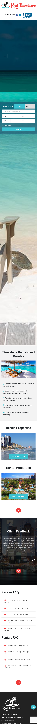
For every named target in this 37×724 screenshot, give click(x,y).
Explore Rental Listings (18, 496)
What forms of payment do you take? (17, 653)
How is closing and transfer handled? (15, 601)
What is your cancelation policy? (19, 660)
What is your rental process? (18, 646)
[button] (32, 560)
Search (18, 129)
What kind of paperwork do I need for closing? (18, 621)
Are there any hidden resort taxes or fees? (17, 667)
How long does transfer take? (18, 614)
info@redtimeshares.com (14, 717)
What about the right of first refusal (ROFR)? (18, 629)
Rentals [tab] (19, 106)
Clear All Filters (7, 125)
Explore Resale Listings (18, 456)
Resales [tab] (30, 106)
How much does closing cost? (18, 608)
